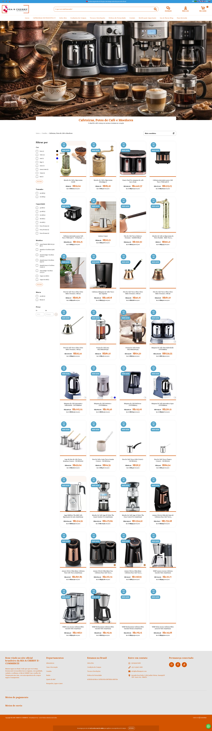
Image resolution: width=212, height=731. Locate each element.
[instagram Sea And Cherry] (3, 1)
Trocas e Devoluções (97, 18)
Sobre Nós (63, 18)
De (36, 310)
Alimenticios (50, 663)
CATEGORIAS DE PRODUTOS (43, 18)
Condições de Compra (78, 18)
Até (46, 310)
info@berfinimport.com (139, 671)
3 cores (176, 397)
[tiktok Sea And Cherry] (9, 1)
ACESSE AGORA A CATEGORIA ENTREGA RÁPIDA (102, 679)
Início (27, 18)
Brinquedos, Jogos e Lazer (54, 683)
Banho (48, 675)
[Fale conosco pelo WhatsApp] (208, 726)
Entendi (131, 728)
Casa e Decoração (52, 667)
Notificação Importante (147, 18)
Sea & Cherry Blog (166, 18)
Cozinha (44, 133)
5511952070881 (136, 663)
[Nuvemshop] (200, 718)
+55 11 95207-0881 (137, 667)
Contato (132, 18)
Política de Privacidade (117, 18)
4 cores (176, 341)
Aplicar (56, 314)
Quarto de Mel (50, 679)
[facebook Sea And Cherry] (6, 1)
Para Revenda (182, 18)
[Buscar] (155, 9)
